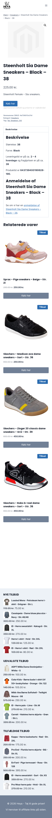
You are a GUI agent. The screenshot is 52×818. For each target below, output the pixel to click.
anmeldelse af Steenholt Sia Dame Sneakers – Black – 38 (23, 209)
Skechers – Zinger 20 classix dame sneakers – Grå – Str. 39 (24, 430)
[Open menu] (46, 5)
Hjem (5, 15)
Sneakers (14, 15)
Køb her (10, 103)
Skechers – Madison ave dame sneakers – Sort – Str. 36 (22, 355)
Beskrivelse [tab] (11, 129)
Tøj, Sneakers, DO (14, 121)
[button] (45, 25)
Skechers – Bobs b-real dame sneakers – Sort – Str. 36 (21, 504)
